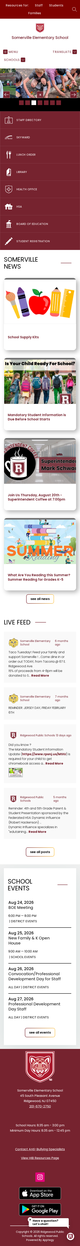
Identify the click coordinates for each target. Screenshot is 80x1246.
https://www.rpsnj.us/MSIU (44, 754)
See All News (40, 599)
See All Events (40, 1032)
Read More (40, 675)
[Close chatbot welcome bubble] (30, 1219)
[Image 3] (33, 102)
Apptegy (48, 1240)
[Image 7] (58, 102)
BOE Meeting (22, 907)
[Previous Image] (6, 94)
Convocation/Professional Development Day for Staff (35, 976)
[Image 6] (52, 102)
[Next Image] (73, 94)
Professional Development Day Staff (34, 1006)
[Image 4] (40, 102)
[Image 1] (21, 102)
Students (56, 5)
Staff (39, 5)
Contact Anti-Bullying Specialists (40, 1149)
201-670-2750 (40, 1106)
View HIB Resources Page (40, 1158)
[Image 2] (27, 102)
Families (34, 13)
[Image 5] (46, 102)
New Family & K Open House (29, 941)
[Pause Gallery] (40, 94)
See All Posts (40, 852)
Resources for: (17, 5)
